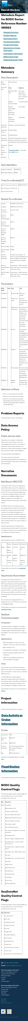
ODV (13, 152)
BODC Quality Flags (11, 57)
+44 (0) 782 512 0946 (11, 963)
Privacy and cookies (6, 1002)
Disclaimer (3, 1001)
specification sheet (6, 609)
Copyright (3, 999)
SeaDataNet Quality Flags (13, 60)
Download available (14, 150)
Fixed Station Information (13, 54)
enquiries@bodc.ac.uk (13, 965)
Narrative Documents (12, 42)
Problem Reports (10, 35)
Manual (3, 691)
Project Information (11, 45)
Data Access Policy (11, 39)
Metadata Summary (11, 32)
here (2, 759)
